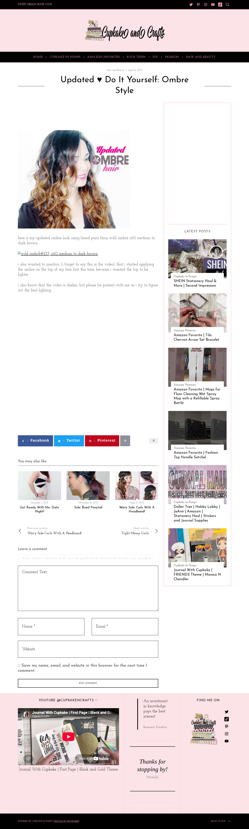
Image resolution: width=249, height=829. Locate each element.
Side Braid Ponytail (88, 507)
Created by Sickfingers (66, 821)
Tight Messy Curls (135, 531)
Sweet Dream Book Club (35, 4)
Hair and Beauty (115, 70)
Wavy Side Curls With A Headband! (54, 531)
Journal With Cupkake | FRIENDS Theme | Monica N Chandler (197, 574)
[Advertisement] (60, 113)
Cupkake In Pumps (185, 276)
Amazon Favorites (185, 330)
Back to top (218, 821)
